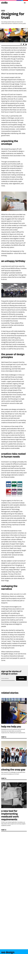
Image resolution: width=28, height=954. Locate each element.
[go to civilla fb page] (21, 44)
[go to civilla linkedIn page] (26, 44)
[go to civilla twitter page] (23, 44)
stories (3, 10)
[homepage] (4, 3)
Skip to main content (17, 3)
